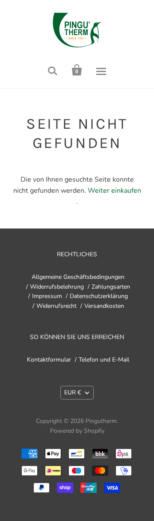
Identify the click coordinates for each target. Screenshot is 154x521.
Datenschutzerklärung (99, 296)
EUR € (72, 392)
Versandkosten (104, 306)
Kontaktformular (49, 360)
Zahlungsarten (111, 287)
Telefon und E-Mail (104, 360)
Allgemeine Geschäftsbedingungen (78, 277)
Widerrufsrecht (56, 306)
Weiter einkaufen (114, 190)
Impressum (47, 296)
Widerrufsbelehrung (57, 287)
